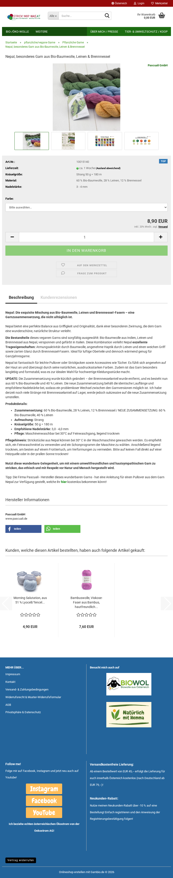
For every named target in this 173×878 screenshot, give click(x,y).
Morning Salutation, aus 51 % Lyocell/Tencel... (30, 600)
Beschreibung (21, 297)
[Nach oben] (160, 871)
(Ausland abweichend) (108, 168)
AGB (8, 704)
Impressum (12, 674)
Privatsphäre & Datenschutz (23, 712)
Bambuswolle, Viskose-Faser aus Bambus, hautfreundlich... (86, 602)
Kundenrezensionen (59, 297)
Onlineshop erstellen (72, 872)
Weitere (42, 31)
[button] (119, 3)
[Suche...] (107, 16)
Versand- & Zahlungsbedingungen (26, 689)
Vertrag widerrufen (20, 860)
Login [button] (140, 3)
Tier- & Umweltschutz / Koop (146, 31)
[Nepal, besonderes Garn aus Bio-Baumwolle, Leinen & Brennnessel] (86, 96)
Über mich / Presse (104, 31)
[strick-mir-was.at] (23, 17)
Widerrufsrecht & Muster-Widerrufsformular (33, 697)
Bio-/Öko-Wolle (17, 31)
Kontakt (10, 682)
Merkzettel (161, 3)
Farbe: (9, 198)
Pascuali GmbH (158, 65)
